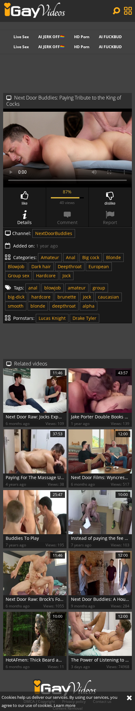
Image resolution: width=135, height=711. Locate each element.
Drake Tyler (84, 318)
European (99, 266)
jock (87, 297)
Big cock (90, 257)
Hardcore (46, 276)
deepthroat (64, 306)
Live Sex (21, 36)
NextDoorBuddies (53, 233)
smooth (16, 306)
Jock (66, 276)
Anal (70, 257)
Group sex (18, 276)
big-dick (16, 297)
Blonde (113, 257)
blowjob (52, 288)
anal (32, 288)
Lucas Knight (52, 318)
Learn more (64, 705)
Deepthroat (70, 266)
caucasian (108, 297)
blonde (37, 306)
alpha (88, 306)
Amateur (50, 257)
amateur (77, 288)
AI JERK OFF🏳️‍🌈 (51, 36)
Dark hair (41, 266)
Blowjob (16, 266)
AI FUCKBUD (110, 36)
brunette (66, 297)
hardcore (41, 297)
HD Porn (81, 36)
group (99, 288)
